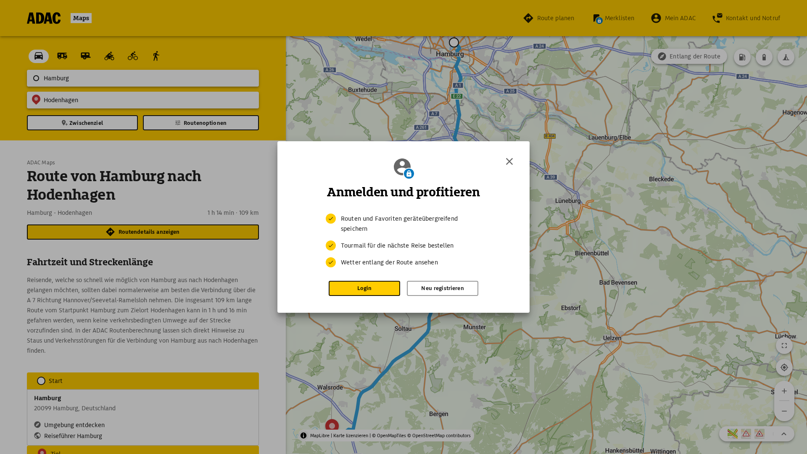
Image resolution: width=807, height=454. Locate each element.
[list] (403, 240)
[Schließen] (509, 161)
